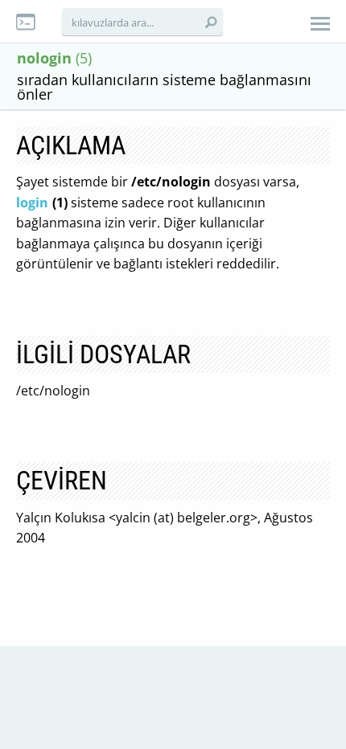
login (32, 202)
